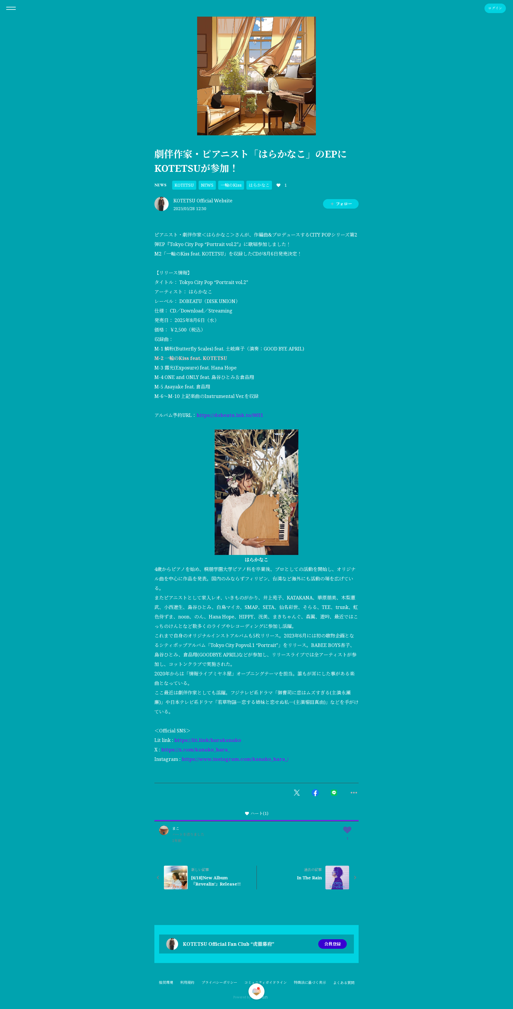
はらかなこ (259, 185)
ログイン (495, 8)
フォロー (344, 204)
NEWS (160, 185)
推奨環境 (166, 982)
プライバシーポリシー (219, 982)
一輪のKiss (231, 185)
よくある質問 (343, 983)
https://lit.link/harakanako (207, 740)
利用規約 (187, 982)
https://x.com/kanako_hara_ (195, 749)
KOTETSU (184, 185)
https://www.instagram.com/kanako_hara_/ (235, 759)
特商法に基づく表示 (310, 982)
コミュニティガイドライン (265, 982)
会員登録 (332, 944)
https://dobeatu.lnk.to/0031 (230, 415)
